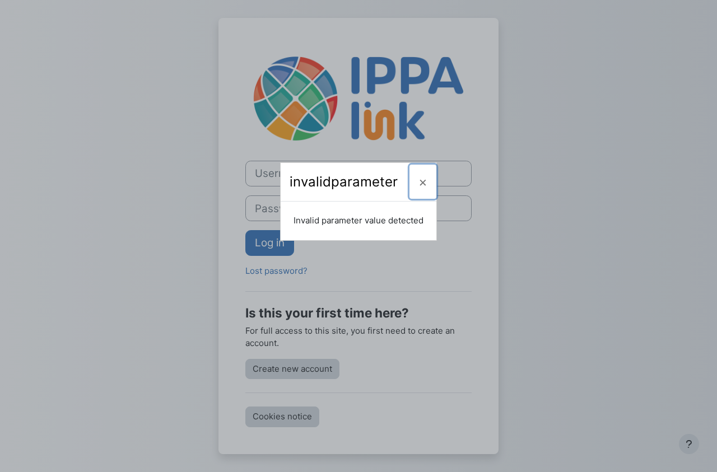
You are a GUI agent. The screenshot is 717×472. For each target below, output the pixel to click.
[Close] (422, 182)
